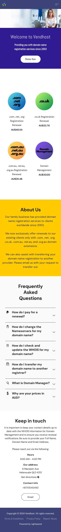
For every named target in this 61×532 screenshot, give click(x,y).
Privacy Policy (33, 519)
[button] (4, 4)
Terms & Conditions (14, 519)
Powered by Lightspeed (30, 524)
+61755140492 (30, 487)
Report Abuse (50, 519)
